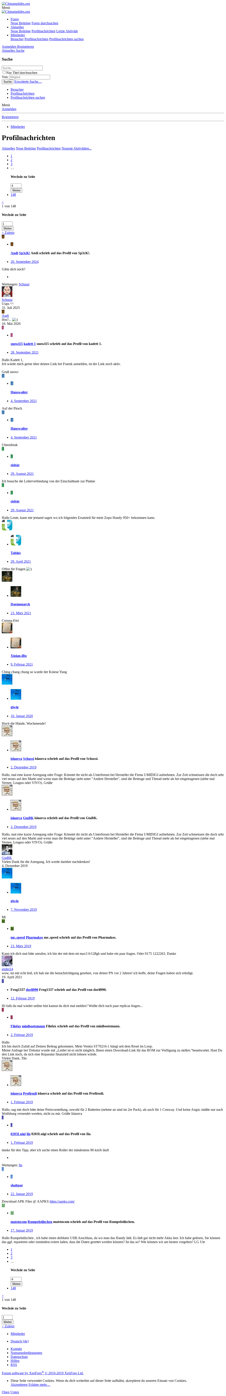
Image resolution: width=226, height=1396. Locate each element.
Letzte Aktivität (67, 31)
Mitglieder (18, 35)
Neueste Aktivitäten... (77, 148)
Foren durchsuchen (45, 23)
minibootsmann (33, 1026)
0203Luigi (18, 1134)
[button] (6, 8)
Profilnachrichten (43, 31)
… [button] (12, 168)
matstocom (19, 1222)
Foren (15, 19)
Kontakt (16, 1349)
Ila (28, 1134)
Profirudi (30, 1093)
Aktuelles (17, 27)
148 (13, 194)
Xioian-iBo (19, 656)
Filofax (16, 1026)
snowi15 (17, 344)
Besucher (17, 39)
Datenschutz (19, 1357)
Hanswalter (19, 392)
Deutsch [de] (19, 1341)
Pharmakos (34, 937)
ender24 (7, 969)
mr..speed (18, 937)
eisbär (15, 465)
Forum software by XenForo (43, 1373)
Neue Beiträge (21, 23)
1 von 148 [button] (9, 206)
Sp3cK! (24, 253)
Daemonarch (20, 604)
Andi (14, 253)
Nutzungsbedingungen (26, 1353)
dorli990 (32, 990)
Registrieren (10, 117)
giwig (15, 707)
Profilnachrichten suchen (66, 39)
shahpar (17, 1185)
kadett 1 (30, 344)
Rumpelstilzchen (40, 1222)
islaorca (16, 759)
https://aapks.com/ (62, 1201)
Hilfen (15, 1361)
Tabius (16, 553)
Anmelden (9, 109)
